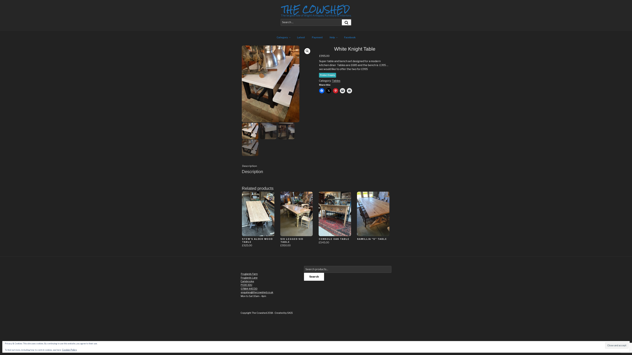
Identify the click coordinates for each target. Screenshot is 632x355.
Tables (336, 80)
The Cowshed (316, 9)
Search (314, 276)
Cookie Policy (69, 349)
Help (332, 37)
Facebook (350, 37)
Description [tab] (249, 166)
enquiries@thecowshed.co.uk (257, 292)
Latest (301, 37)
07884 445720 (249, 288)
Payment (317, 37)
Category (282, 37)
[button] (307, 51)
